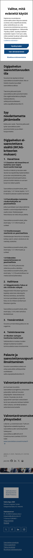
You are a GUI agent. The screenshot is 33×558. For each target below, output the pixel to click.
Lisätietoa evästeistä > (11, 40)
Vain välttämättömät (16, 52)
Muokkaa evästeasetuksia (16, 57)
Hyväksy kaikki (16, 46)
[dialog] (16, 30)
